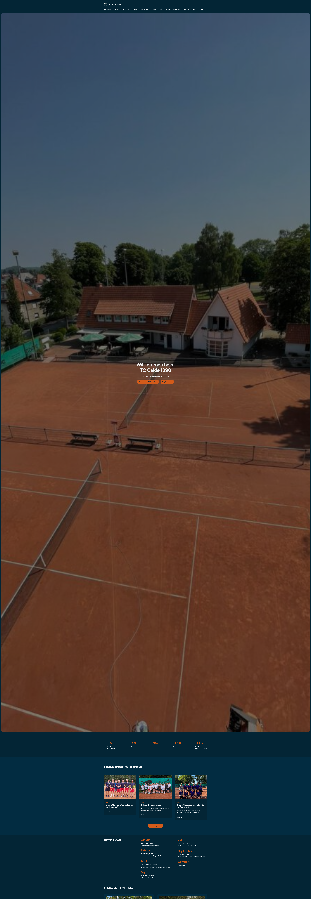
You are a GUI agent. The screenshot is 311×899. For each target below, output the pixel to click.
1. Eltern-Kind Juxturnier (151, 805)
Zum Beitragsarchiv (155, 826)
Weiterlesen (109, 812)
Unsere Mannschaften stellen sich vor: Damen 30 (190, 806)
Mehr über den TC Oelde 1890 (148, 382)
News (107, 802)
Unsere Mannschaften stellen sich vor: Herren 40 (120, 806)
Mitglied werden (167, 382)
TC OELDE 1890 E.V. (116, 4)
